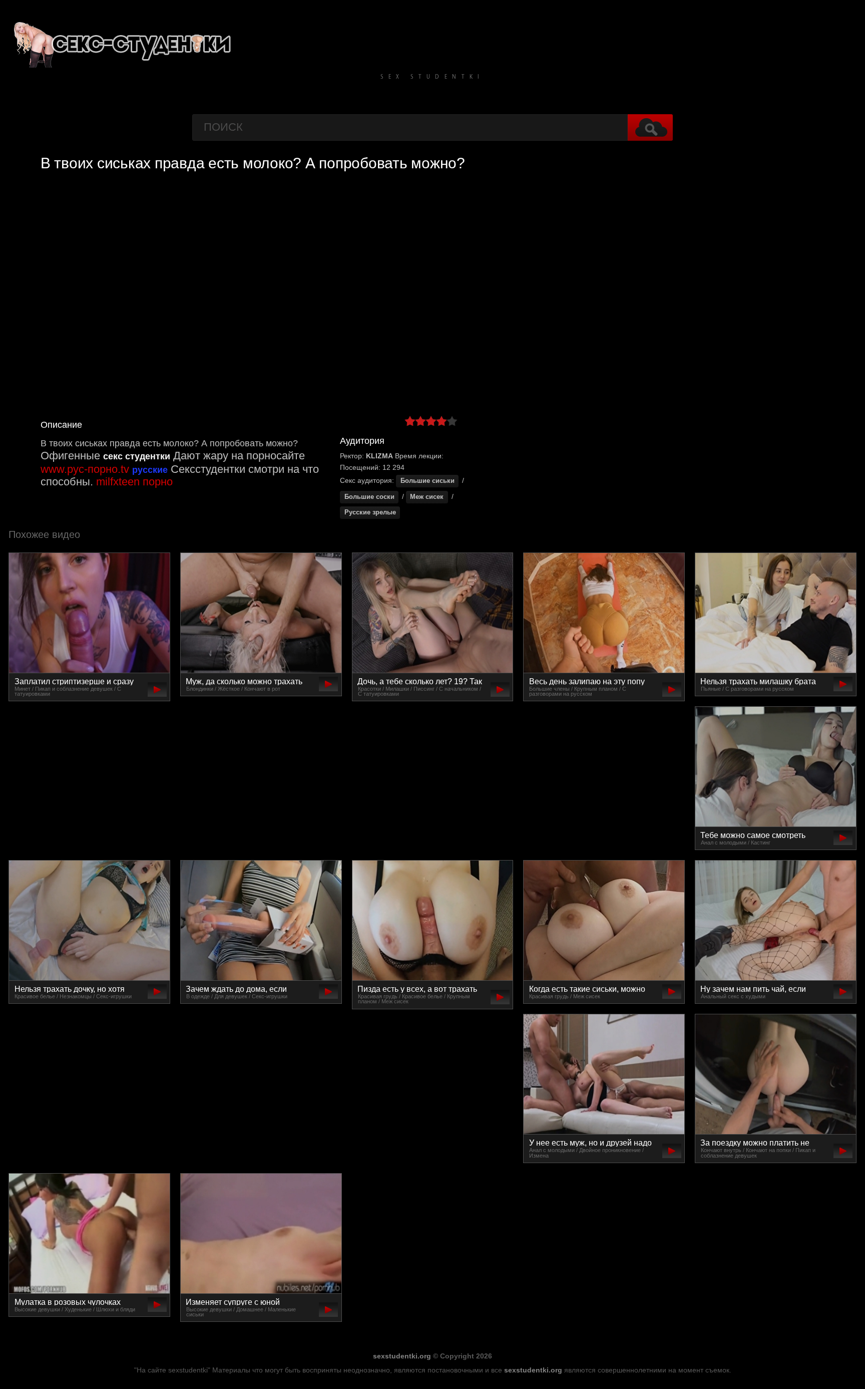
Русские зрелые (370, 512)
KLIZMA (379, 456)
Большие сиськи (427, 480)
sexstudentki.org (402, 1356)
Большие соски (369, 496)
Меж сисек (427, 496)
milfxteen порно (134, 481)
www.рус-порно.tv (85, 469)
